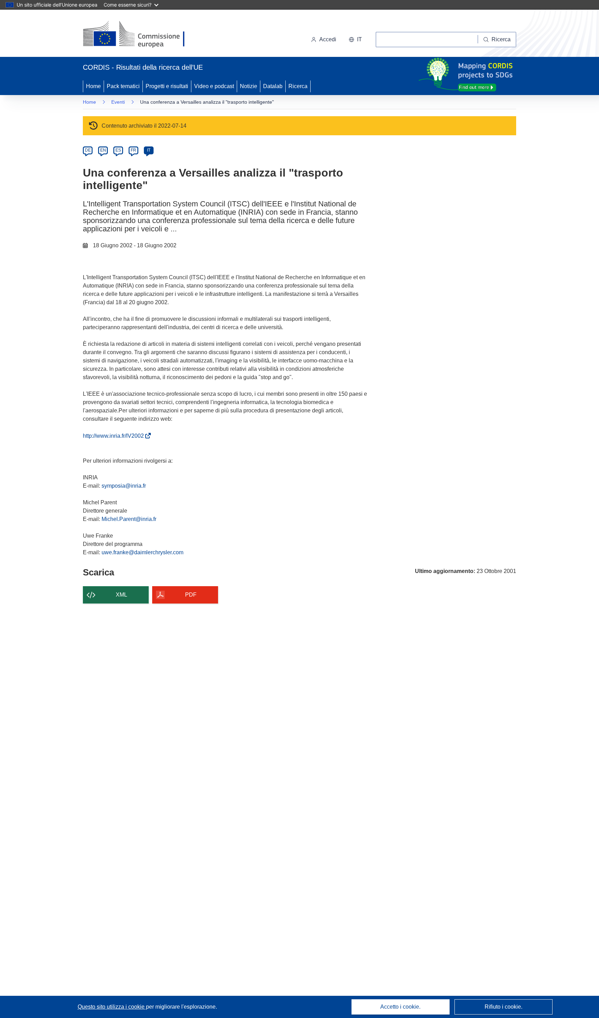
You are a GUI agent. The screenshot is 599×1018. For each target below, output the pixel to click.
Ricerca (297, 86)
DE (88, 150)
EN (103, 150)
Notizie (248, 86)
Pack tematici (123, 86)
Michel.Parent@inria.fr (129, 519)
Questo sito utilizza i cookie (112, 1007)
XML (121, 595)
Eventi (118, 102)
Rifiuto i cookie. (503, 1007)
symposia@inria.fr (124, 486)
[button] (355, 39)
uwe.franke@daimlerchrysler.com (142, 552)
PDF (191, 595)
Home (93, 86)
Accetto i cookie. (400, 1007)
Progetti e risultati (167, 86)
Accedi (327, 39)
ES (118, 150)
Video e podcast (214, 86)
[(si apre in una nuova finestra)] (138, 35)
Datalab (273, 86)
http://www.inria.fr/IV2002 (115, 436)
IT (148, 150)
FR (133, 150)
